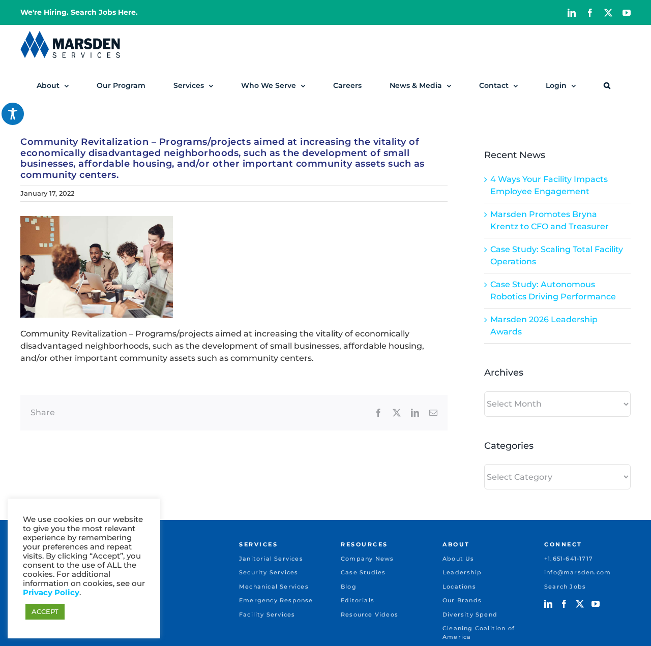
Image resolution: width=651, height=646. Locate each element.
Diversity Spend (469, 614)
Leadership (462, 572)
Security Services (268, 572)
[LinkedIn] (548, 604)
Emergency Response (276, 600)
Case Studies (363, 572)
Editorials (357, 600)
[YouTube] (595, 604)
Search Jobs (565, 586)
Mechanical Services (274, 586)
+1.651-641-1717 (568, 558)
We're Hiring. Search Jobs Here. (79, 12)
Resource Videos (369, 614)
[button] (607, 85)
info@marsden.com (577, 572)
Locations (459, 586)
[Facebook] (564, 604)
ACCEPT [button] (45, 611)
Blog (349, 586)
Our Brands (462, 600)
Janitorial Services (271, 558)
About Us (458, 558)
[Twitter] (580, 604)
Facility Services (267, 614)
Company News (367, 558)
